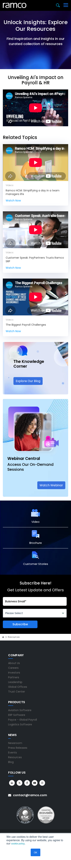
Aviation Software (19, 710)
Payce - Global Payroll (22, 720)
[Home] (3, 637)
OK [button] (35, 852)
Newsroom (15, 743)
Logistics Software (20, 724)
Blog (11, 762)
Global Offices (17, 687)
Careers (13, 668)
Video (35, 522)
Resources (15, 757)
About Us (14, 663)
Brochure (35, 543)
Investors (14, 672)
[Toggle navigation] (65, 5)
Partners (13, 677)
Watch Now (13, 200)
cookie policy (18, 843)
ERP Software (16, 715)
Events (12, 752)
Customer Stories (35, 564)
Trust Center (16, 691)
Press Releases (17, 748)
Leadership (15, 682)
